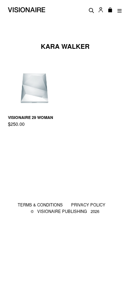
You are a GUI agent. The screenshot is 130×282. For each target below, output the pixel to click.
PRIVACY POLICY (88, 205)
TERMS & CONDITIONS (41, 205)
